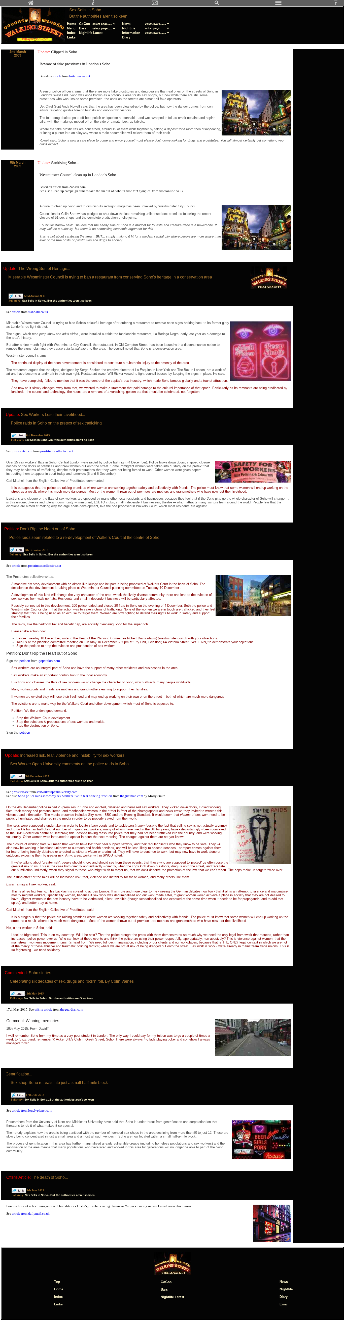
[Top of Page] (338, 4)
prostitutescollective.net (56, 451)
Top (57, 1282)
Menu (71, 28)
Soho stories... (41, 973)
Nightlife (128, 28)
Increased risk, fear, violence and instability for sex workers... (73, 755)
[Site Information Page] (93, 4)
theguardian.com (132, 796)
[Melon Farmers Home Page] (31, 4)
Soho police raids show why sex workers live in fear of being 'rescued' (65, 796)
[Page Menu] (278, 4)
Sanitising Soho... (65, 163)
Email (284, 1304)
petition (25, 661)
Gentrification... (19, 1074)
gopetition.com (49, 661)
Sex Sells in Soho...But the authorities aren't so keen (57, 300)
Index (71, 33)
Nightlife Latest (90, 33)
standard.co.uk (38, 312)
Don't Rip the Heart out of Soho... (49, 529)
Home (71, 24)
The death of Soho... (50, 1177)
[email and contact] (155, 4)
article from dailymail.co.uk (31, 1213)
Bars (82, 28)
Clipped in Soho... (65, 52)
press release (20, 792)
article (57, 76)
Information (131, 33)
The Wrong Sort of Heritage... (44, 268)
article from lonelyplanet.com (32, 1110)
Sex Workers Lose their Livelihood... (53, 414)
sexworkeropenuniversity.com (57, 792)
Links (71, 37)
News (126, 24)
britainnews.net (79, 76)
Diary (126, 37)
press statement (22, 451)
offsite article (44, 1009)
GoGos (84, 24)
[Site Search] (216, 4)
